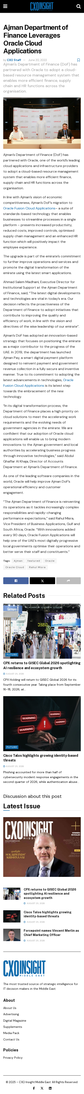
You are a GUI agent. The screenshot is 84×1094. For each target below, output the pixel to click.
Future (12, 654)
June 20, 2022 (37, 60)
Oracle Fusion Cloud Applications (29, 208)
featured (34, 561)
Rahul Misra (37, 567)
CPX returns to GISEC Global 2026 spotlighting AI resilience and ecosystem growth (50, 894)
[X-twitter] (42, 1088)
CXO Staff (14, 60)
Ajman (18, 561)
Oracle (49, 561)
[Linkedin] (50, 1088)
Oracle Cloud (14, 567)
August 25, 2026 (14, 673)
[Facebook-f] (33, 1088)
